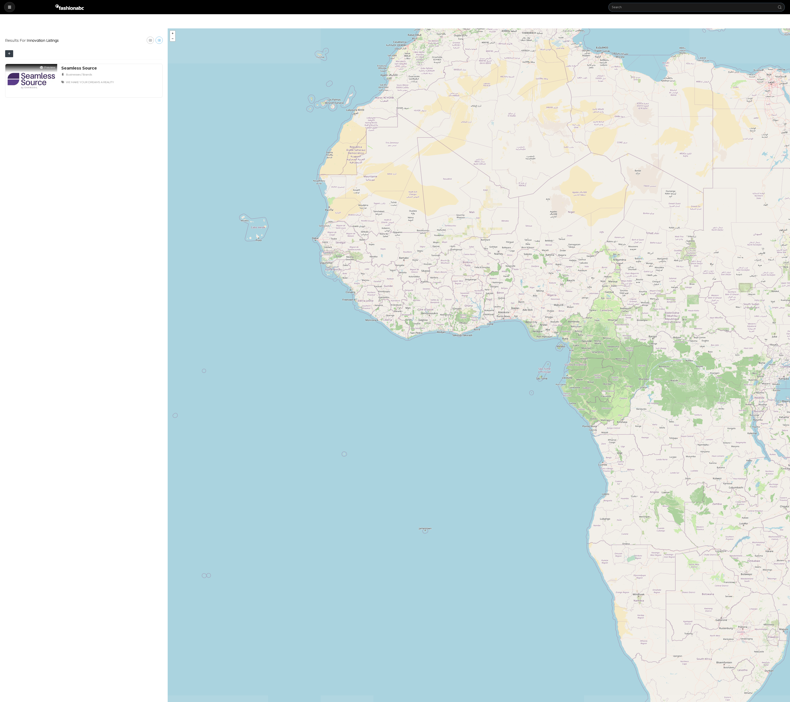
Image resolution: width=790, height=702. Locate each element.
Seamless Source (79, 68)
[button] (9, 7)
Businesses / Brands (79, 74)
